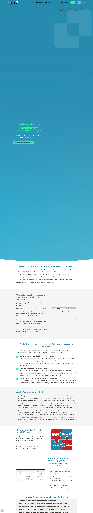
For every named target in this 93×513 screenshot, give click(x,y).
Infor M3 (40, 308)
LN (36, 308)
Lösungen (38, 2)
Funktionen (48, 2)
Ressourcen (64, 2)
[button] (2, 510)
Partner (57, 2)
